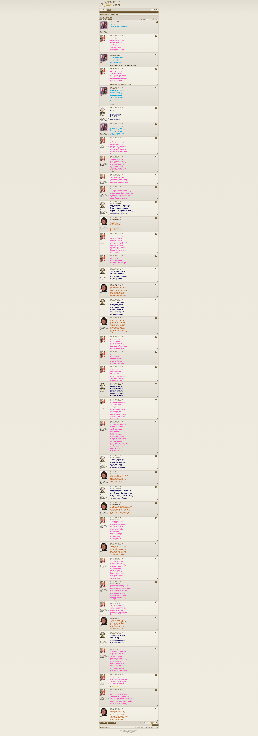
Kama (113, 219)
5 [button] (154, 19)
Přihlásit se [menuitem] (154, 10)
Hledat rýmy (103, 9)
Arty (126, 731)
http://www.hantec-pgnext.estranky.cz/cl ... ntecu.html (120, 84)
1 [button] (148, 19)
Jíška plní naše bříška (106, 17)
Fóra (109, 9)
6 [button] (156, 19)
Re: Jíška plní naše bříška (117, 21)
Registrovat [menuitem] (157, 10)
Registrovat (108, 11)
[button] (147, 19)
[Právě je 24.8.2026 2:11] (157, 14)
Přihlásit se (103, 11)
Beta (101, 29)
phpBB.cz (131, 732)
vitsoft (101, 114)
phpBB (125, 730)
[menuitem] (152, 10)
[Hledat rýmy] (110, 4)
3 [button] (151, 19)
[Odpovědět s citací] (157, 22)
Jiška (101, 41)
